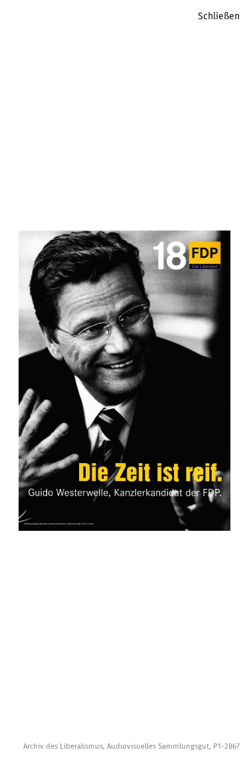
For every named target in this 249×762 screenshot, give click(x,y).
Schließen (219, 16)
